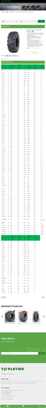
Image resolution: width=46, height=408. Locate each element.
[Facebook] (2, 374)
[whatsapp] (12, 374)
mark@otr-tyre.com (8, 392)
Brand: (3, 59)
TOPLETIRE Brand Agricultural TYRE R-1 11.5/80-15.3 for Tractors (10, 323)
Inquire (34, 52)
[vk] (9, 374)
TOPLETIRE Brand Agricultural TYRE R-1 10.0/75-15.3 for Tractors (23, 323)
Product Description (7, 62)
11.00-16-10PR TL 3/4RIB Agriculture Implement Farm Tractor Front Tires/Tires (36, 323)
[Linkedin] (5, 374)
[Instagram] (7, 374)
